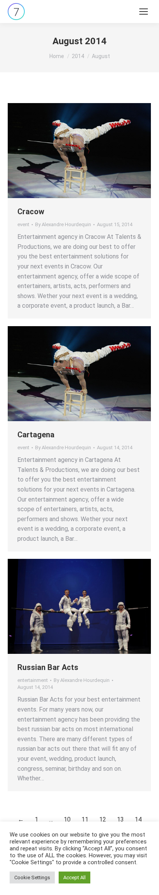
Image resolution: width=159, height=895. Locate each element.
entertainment (32, 680)
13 (120, 819)
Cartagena (35, 434)
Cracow (30, 211)
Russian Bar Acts (47, 667)
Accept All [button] (74, 877)
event (23, 224)
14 (138, 819)
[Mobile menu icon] (143, 11)
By (63, 224)
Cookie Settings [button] (32, 877)
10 (67, 819)
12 (102, 819)
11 (84, 819)
